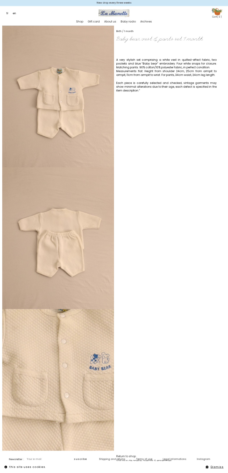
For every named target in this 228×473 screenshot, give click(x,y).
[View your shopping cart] (216, 11)
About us (110, 21)
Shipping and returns (112, 459)
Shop (79, 21)
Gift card (94, 21)
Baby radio (128, 21)
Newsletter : (16, 459)
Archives (146, 21)
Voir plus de (144, 461)
